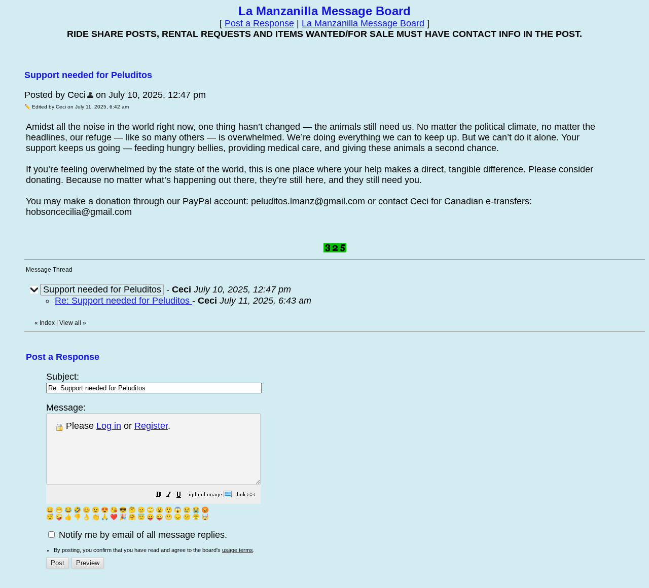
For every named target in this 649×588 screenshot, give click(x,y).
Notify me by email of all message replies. (141, 535)
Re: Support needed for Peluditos (123, 301)
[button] (159, 495)
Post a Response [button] (259, 23)
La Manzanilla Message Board (363, 23)
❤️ (114, 517)
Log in (108, 426)
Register (151, 426)
